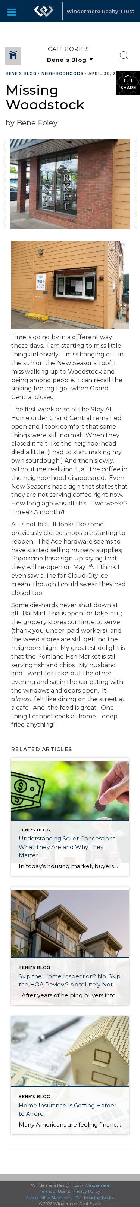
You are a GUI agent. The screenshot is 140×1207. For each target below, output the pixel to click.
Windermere (96, 1185)
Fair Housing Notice (95, 1197)
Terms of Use (52, 1191)
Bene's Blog (21, 73)
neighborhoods (62, 73)
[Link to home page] (44, 11)
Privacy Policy (86, 1191)
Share (128, 87)
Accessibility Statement (49, 1197)
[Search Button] (124, 56)
